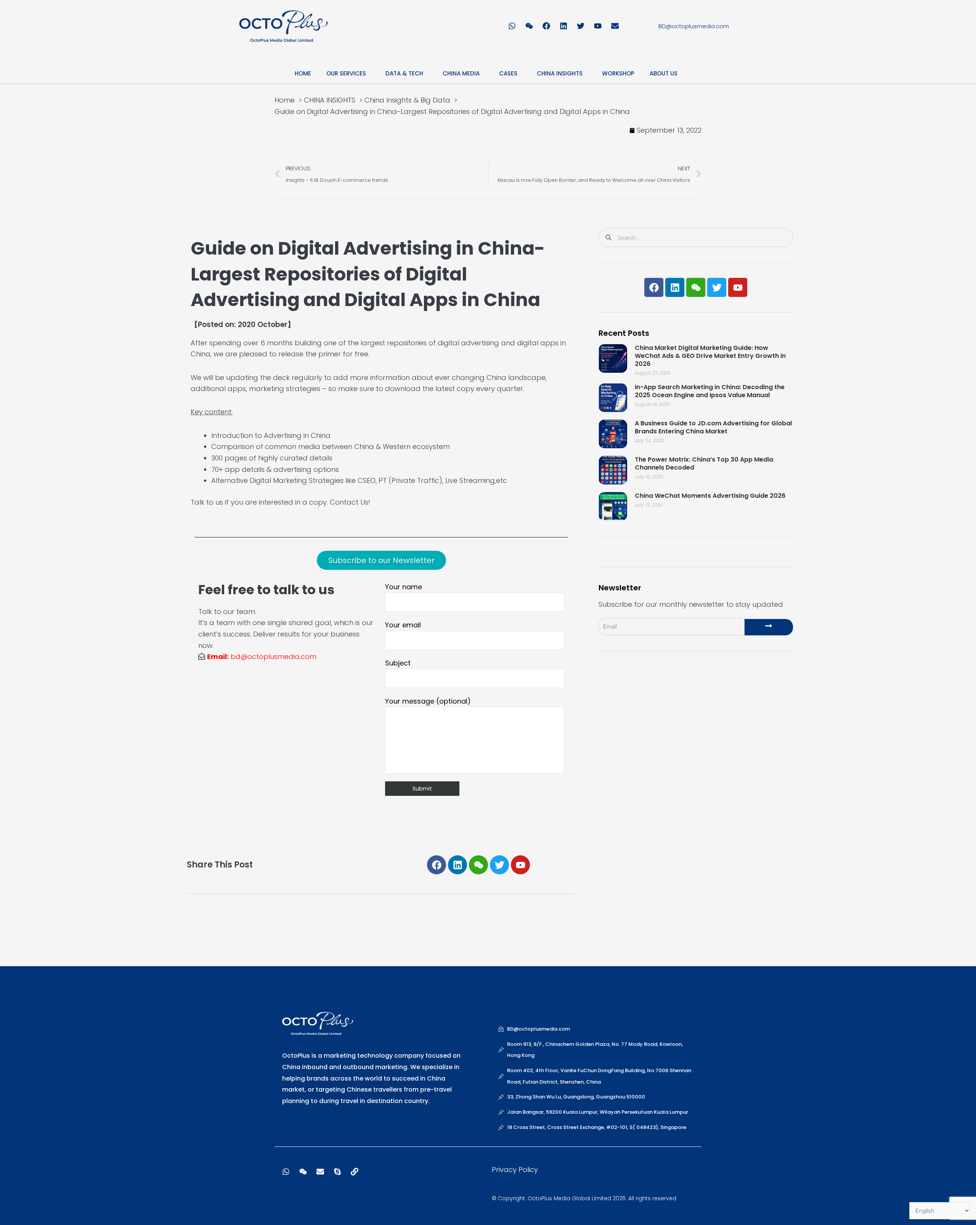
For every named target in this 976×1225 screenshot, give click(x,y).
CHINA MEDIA (461, 73)
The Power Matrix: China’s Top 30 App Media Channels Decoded (704, 463)
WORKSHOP (618, 73)
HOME (303, 73)
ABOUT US (663, 73)
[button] (381, 560)
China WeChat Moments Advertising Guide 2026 (710, 495)
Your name (403, 587)
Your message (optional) (428, 701)
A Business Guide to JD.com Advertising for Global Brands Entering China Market (713, 427)
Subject (398, 663)
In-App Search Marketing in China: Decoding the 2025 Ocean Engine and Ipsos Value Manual (710, 391)
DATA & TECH (404, 73)
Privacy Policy (515, 1169)
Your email (403, 625)
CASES (508, 73)
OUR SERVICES (346, 73)
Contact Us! (350, 502)
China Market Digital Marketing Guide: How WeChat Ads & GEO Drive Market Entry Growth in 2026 (710, 355)
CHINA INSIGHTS (560, 73)
